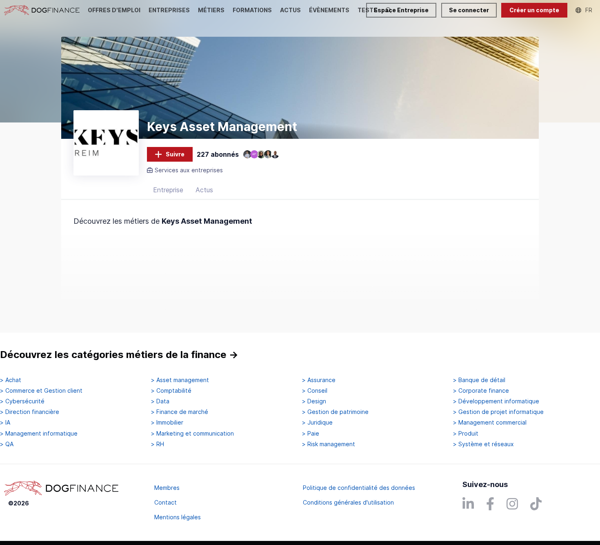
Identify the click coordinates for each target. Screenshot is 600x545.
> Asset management (180, 380)
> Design (314, 401)
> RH (157, 444)
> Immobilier (167, 422)
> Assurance (319, 380)
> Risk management (328, 444)
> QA (6, 444)
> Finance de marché (179, 412)
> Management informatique (39, 433)
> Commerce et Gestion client (41, 390)
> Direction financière (29, 412)
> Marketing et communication (192, 433)
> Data (160, 401)
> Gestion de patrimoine (335, 412)
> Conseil (314, 390)
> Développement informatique (496, 401)
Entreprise (168, 190)
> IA (5, 422)
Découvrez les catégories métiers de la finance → (119, 354)
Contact (165, 502)
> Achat (10, 380)
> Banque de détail (479, 380)
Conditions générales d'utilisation (348, 502)
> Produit (465, 433)
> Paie (310, 433)
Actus (204, 190)
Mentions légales (177, 517)
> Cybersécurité (22, 401)
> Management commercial (490, 422)
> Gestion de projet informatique (498, 412)
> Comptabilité (171, 390)
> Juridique (317, 422)
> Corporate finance (481, 390)
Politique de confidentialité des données (359, 487)
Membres (167, 487)
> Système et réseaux (483, 444)
